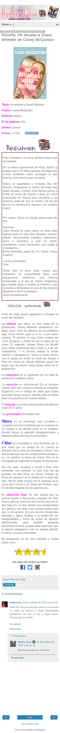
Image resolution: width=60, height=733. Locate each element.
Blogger (41, 729)
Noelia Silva (24, 642)
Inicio (30, 717)
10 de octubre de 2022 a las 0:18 (40, 602)
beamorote (16, 602)
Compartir (9, 585)
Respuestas (19, 636)
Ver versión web (30, 723)
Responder (15, 628)
